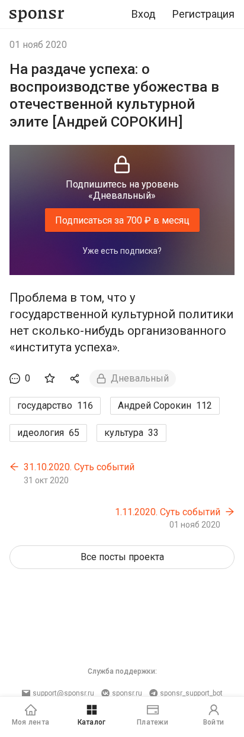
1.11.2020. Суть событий (167, 512)
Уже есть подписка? (122, 251)
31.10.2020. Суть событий (79, 467)
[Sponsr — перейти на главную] (37, 14)
